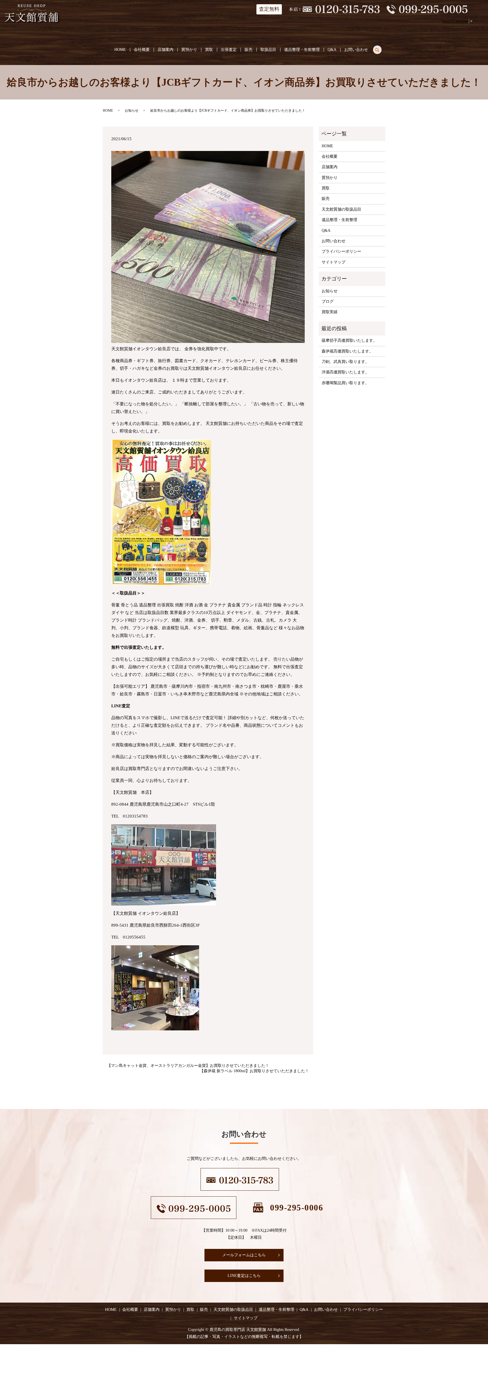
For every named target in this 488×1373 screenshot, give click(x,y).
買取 (209, 49)
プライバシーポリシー (341, 251)
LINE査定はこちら (244, 1275)
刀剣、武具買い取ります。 (345, 362)
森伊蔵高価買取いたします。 (347, 351)
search (380, 49)
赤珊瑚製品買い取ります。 (345, 383)
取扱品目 (268, 49)
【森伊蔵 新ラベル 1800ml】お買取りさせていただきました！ (254, 1071)
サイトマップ (333, 262)
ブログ (328, 301)
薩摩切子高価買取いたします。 (349, 340)
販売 (248, 49)
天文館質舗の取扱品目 (341, 209)
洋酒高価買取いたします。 (345, 372)
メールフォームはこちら (244, 1255)
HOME (120, 49)
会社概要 (142, 49)
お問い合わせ (356, 49)
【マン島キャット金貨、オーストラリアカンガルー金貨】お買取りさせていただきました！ (188, 1065)
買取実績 (329, 312)
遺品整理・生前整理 (302, 49)
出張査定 (229, 49)
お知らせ (131, 111)
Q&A (332, 49)
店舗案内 (165, 49)
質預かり (189, 49)
